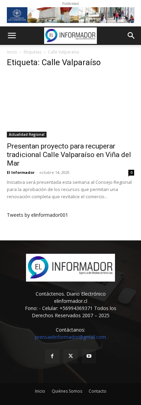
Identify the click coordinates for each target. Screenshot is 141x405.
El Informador (21, 172)
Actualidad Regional (26, 134)
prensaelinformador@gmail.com (70, 337)
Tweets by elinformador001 (37, 215)
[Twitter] (70, 356)
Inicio (12, 52)
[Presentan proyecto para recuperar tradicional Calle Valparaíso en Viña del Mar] (70, 106)
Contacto (97, 391)
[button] (12, 35)
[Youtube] (89, 356)
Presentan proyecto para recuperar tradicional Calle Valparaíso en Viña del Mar (69, 154)
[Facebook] (52, 356)
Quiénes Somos (67, 391)
